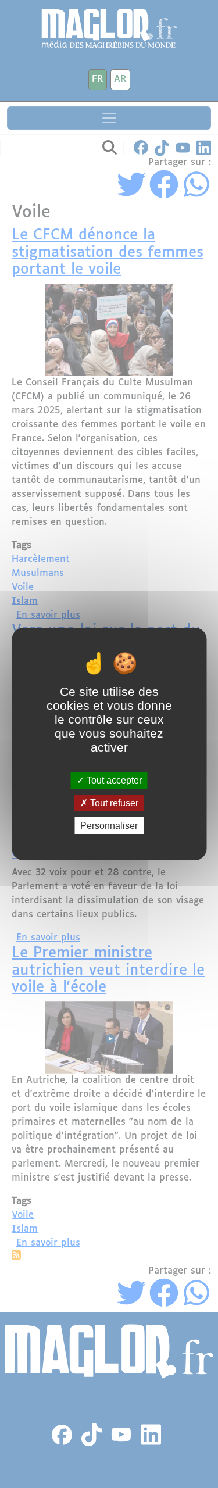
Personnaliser (109, 826)
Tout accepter (113, 780)
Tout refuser (113, 803)
